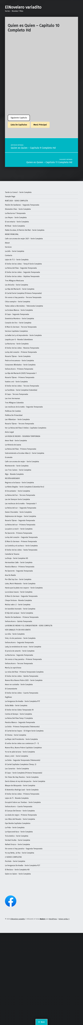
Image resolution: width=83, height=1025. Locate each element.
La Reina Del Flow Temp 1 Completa (19, 718)
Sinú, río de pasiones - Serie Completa (20, 638)
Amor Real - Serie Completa (16, 441)
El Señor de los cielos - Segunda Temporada (22, 272)
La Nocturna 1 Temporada (15, 213)
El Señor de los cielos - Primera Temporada (22, 794)
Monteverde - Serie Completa (16, 466)
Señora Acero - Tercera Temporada (19, 663)
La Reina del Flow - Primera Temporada (20, 449)
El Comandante (11, 689)
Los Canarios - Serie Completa (17, 769)
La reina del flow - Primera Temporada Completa (24, 672)
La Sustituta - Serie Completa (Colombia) (21, 390)
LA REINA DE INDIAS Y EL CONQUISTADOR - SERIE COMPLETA (28, 626)
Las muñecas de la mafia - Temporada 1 (20, 504)
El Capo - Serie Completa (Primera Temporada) (23, 773)
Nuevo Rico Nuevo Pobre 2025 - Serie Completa (23, 680)
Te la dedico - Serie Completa (16, 836)
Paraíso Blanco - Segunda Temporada (20, 722)
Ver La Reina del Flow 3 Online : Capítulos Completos (25, 428)
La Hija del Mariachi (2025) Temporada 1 (20, 373)
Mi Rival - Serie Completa (15, 226)
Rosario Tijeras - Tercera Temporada (19, 424)
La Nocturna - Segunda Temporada (19, 655)
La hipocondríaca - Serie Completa (19, 832)
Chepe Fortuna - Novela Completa (18, 600)
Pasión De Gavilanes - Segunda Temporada (22, 205)
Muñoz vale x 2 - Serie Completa (17, 605)
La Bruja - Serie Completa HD (16, 558)
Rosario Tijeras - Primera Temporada (19, 377)
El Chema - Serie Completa (15, 735)
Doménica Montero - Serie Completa (19, 319)
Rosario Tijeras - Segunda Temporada (20, 520)
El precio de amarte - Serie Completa (19, 651)
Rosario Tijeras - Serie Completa (17, 356)
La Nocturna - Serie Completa (17, 344)
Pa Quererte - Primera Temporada (18, 533)
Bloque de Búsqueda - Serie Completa (20, 786)
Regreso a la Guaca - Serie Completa (19, 483)
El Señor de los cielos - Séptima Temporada (22, 276)
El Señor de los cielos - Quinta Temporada (21, 676)
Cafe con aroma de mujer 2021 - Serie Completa (24, 239)
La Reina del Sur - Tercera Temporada (20, 495)
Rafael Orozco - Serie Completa (17, 844)
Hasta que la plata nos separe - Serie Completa (24, 588)
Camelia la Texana (12, 554)
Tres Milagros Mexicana (14, 281)
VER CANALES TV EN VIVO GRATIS (18, 630)
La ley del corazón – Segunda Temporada (21, 537)
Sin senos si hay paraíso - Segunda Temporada (23, 849)
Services (8, 247)
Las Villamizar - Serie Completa (17, 419)
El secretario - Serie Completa (17, 222)
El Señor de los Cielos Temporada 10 (19, 710)
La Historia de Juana (13, 445)
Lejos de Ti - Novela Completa (17, 798)
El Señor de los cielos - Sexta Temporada (21, 550)
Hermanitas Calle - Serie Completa (18, 562)
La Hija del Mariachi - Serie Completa (19, 289)
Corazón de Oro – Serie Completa (18, 323)
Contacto (8, 255)
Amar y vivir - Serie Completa (16, 756)
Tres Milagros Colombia (14, 403)
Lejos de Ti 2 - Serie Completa (16, 260)
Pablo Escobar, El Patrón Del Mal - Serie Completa (24, 230)
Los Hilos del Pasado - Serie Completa (20, 819)
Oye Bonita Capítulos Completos (17, 823)
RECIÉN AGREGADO (12, 478)
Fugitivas (8, 697)
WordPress (53, 919)
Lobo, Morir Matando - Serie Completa (20, 584)
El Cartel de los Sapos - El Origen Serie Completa (24, 731)
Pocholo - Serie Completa (15, 861)
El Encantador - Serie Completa (17, 491)
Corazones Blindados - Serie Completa (20, 365)
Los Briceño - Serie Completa (16, 285)
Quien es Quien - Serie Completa (18, 874)
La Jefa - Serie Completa (14, 251)
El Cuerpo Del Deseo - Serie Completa (20, 811)
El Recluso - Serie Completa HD (17, 870)
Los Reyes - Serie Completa (16, 217)
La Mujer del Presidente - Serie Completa (21, 739)
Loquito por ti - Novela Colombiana (19, 340)
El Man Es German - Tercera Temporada (21, 327)
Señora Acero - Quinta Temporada (18, 621)
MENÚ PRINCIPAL (11, 234)
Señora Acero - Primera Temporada (19, 369)
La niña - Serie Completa (15, 634)
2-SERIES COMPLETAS (13, 857)
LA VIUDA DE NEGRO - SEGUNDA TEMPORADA (22, 436)
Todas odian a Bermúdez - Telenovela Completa (24, 306)
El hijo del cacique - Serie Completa (19, 613)
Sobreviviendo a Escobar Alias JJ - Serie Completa (24, 453)
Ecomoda (8, 457)
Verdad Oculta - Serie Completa (17, 840)
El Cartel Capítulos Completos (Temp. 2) (20, 764)
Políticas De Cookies (13, 411)
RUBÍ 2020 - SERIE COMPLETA (16, 201)
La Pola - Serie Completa (14, 828)
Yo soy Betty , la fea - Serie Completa (19, 853)
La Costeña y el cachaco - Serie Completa (21, 546)
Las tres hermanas (12, 398)
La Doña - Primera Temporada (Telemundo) (22, 727)
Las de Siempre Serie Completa (17, 499)
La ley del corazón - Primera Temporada (21, 352)
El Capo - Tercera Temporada (16, 394)
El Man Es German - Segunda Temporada (21, 596)
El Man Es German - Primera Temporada (21, 541)
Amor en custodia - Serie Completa (19, 684)
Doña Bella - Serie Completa (16, 705)
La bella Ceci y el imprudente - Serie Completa (23, 335)
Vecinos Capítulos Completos (16, 331)
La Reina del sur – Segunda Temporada (20, 508)
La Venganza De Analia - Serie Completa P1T (22, 701)
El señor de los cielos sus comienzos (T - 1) (22, 743)
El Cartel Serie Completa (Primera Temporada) (23, 293)
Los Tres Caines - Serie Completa (18, 470)
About (7, 243)
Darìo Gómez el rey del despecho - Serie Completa (25, 781)
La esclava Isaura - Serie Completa (18, 592)
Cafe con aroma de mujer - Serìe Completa (22, 462)
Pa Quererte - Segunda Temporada (19, 571)
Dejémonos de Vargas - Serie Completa (20, 516)
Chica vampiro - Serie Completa (17, 302)
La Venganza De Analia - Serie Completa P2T (22, 865)
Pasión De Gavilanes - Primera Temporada (21, 617)
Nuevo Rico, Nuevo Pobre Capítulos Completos (23, 748)
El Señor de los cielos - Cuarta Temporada (21, 693)
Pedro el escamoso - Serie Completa (19, 361)
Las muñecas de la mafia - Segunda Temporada (24, 407)
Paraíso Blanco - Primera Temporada (19, 567)
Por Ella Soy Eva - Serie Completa (18, 579)
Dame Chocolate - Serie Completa (18, 512)
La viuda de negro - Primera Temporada (21, 815)
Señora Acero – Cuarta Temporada (18, 807)
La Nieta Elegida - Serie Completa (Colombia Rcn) (24, 487)
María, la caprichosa (13, 668)
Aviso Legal (9, 432)
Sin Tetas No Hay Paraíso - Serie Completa (21, 777)
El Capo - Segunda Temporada (17, 314)
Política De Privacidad (13, 415)
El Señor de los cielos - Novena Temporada (22, 348)
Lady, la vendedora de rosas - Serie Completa (23, 647)
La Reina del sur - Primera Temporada (20, 525)
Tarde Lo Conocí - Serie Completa (18, 192)
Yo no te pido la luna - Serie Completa (20, 752)
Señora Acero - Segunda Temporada (19, 642)
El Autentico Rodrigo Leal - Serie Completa (21, 790)
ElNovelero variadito (23, 7)
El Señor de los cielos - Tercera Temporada (22, 386)
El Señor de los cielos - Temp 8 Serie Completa (23, 264)
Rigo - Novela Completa (14, 474)
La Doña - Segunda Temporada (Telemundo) (22, 760)
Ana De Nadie (10, 575)
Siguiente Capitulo (19, 118)
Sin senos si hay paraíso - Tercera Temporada (23, 297)
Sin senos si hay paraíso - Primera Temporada (23, 659)
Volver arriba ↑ (64, 919)
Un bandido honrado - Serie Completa (20, 609)
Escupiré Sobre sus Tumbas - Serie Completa (23, 802)
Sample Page (10, 196)
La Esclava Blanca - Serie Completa (19, 310)
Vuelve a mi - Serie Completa (16, 382)
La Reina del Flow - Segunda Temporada (21, 268)
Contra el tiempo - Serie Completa (18, 714)
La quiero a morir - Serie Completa (18, 529)
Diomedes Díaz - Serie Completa (18, 209)
